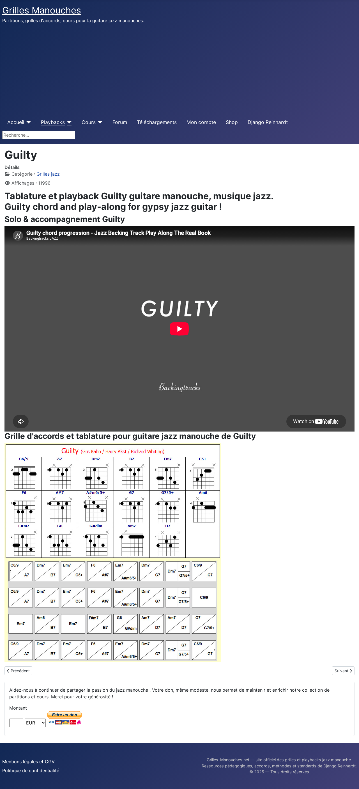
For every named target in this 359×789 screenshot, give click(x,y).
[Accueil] (27, 122)
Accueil (15, 122)
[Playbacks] (68, 122)
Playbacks (53, 122)
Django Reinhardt (268, 122)
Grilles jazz (48, 174)
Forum (119, 122)
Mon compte (201, 122)
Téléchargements (157, 122)
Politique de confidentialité (30, 770)
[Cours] (99, 122)
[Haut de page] (349, 779)
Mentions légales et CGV (28, 761)
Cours (89, 122)
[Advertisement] (179, 69)
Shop (232, 122)
